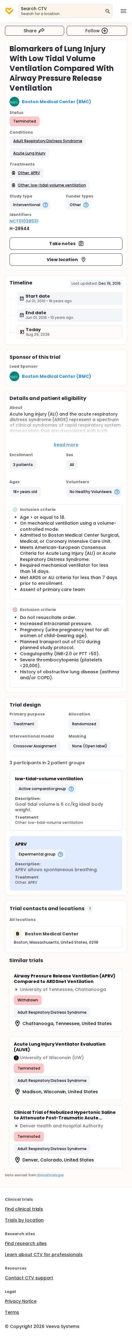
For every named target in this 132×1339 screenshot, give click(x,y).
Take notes (62, 244)
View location (62, 259)
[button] (48, 141)
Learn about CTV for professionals (44, 1254)
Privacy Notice (21, 1301)
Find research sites (26, 1243)
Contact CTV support (29, 1278)
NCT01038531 (24, 221)
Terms (12, 1312)
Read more (66, 445)
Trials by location (24, 1220)
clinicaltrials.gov (50, 1175)
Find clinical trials (24, 1209)
